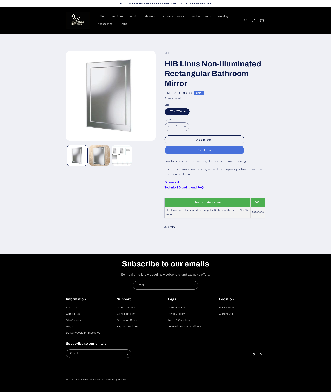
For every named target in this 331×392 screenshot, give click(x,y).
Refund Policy (176, 307)
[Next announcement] (264, 3)
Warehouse (226, 314)
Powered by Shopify (115, 380)
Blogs (69, 326)
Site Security (73, 320)
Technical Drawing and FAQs (185, 187)
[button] (246, 20)
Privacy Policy (176, 314)
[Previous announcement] (67, 3)
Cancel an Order (127, 320)
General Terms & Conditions (185, 326)
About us (71, 307)
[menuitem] (102, 16)
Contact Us (73, 314)
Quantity (170, 119)
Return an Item (126, 307)
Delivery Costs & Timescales (83, 332)
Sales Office (226, 307)
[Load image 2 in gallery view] (99, 155)
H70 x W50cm (177, 111)
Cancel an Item (126, 314)
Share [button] (171, 226)
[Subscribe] (194, 285)
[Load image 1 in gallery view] (77, 155)
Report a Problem (127, 326)
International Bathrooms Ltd (89, 380)
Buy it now (204, 150)
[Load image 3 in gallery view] (122, 155)
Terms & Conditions (179, 320)
